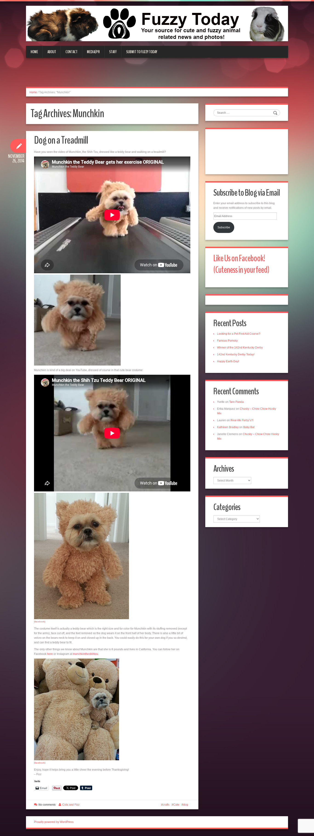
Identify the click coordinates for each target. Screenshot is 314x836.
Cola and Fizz (71, 804)
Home (34, 52)
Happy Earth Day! (228, 361)
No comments (47, 804)
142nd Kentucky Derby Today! (235, 354)
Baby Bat (248, 427)
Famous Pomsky (227, 340)
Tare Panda (236, 401)
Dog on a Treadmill (61, 140)
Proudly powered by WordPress (54, 822)
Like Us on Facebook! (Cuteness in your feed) (241, 264)
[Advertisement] (157, 75)
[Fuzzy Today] (157, 23)
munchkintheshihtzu (85, 654)
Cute (176, 804)
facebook (40, 621)
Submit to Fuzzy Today (141, 52)
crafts (166, 804)
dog (185, 804)
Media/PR (93, 52)
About (51, 52)
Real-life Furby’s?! (242, 420)
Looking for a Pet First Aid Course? (238, 333)
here (50, 654)
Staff (113, 52)
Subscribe (223, 227)
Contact (71, 52)
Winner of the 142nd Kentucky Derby (240, 347)
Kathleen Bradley (228, 427)
